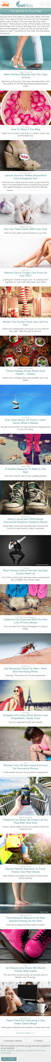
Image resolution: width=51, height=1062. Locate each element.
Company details (12, 1040)
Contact (38, 1040)
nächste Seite (23, 1033)
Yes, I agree (9, 1059)
